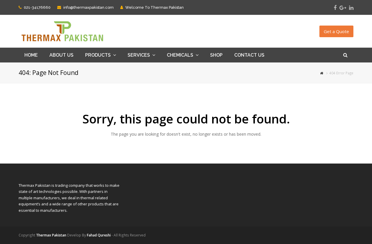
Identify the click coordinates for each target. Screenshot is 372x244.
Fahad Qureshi (99, 235)
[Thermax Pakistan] (62, 31)
